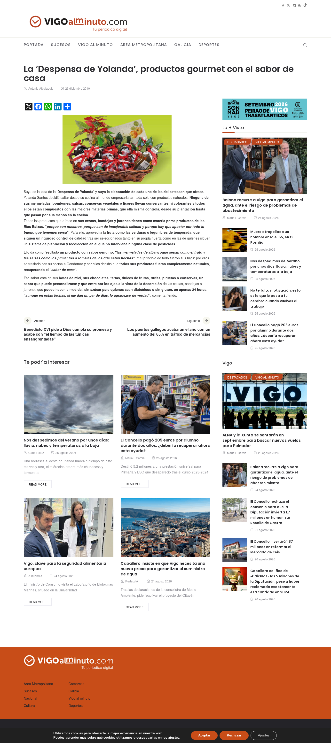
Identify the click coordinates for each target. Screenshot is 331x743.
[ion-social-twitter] (288, 5)
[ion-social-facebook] (283, 5)
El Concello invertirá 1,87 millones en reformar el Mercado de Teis (271, 547)
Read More (38, 484)
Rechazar (234, 735)
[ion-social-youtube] (299, 5)
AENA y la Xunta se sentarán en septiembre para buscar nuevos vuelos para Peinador (261, 440)
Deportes (209, 44)
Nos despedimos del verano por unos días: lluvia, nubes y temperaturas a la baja (66, 442)
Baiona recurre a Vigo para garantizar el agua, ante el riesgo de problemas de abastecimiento (262, 205)
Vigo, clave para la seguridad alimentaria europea (65, 566)
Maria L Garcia (135, 458)
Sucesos (61, 44)
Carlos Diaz (36, 452)
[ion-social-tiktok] (305, 5)
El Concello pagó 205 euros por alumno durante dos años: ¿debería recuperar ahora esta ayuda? (165, 445)
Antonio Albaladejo (41, 88)
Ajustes (263, 735)
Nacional (30, 698)
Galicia (182, 44)
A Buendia (35, 576)
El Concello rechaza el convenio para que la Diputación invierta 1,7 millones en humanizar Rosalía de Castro (270, 512)
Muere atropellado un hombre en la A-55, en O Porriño (271, 237)
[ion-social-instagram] (294, 5)
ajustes (173, 737)
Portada (34, 44)
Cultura (29, 705)
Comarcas (76, 683)
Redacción (132, 581)
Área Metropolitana (143, 44)
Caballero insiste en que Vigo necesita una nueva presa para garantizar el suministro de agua (163, 569)
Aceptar (204, 735)
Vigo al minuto (95, 44)
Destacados (237, 142)
